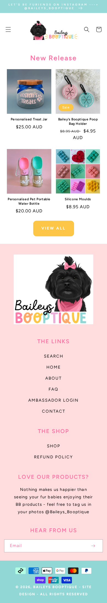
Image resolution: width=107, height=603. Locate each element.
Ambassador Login (53, 400)
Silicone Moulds (78, 199)
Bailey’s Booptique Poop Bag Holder (78, 121)
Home (53, 367)
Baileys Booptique (55, 587)
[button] (8, 29)
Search (53, 356)
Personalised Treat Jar (29, 119)
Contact (53, 411)
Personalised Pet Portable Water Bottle (29, 201)
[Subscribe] (93, 545)
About (53, 378)
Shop (53, 446)
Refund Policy (53, 457)
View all (53, 228)
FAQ (53, 389)
